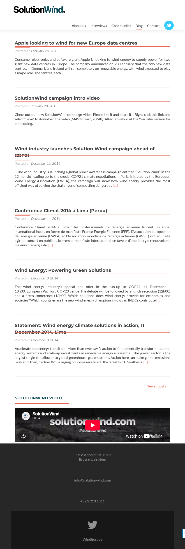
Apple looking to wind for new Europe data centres (76, 43)
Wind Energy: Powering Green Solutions (63, 270)
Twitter (169, 25)
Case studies (121, 25)
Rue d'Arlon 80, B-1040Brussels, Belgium (92, 456)
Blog (139, 25)
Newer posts (158, 386)
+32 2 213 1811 (92, 501)
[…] (64, 73)
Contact (153, 25)
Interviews (98, 25)
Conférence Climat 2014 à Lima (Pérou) (61, 210)
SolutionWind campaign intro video (57, 98)
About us (79, 25)
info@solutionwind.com (92, 480)
